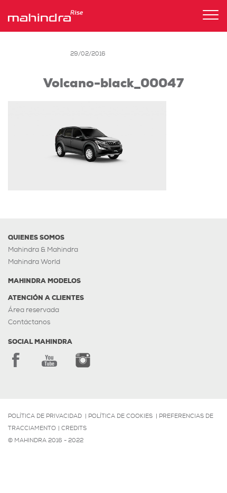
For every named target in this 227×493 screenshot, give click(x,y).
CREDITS (74, 428)
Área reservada (33, 309)
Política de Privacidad (45, 415)
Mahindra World (34, 261)
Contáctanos (29, 321)
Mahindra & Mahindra (43, 249)
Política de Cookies (120, 415)
